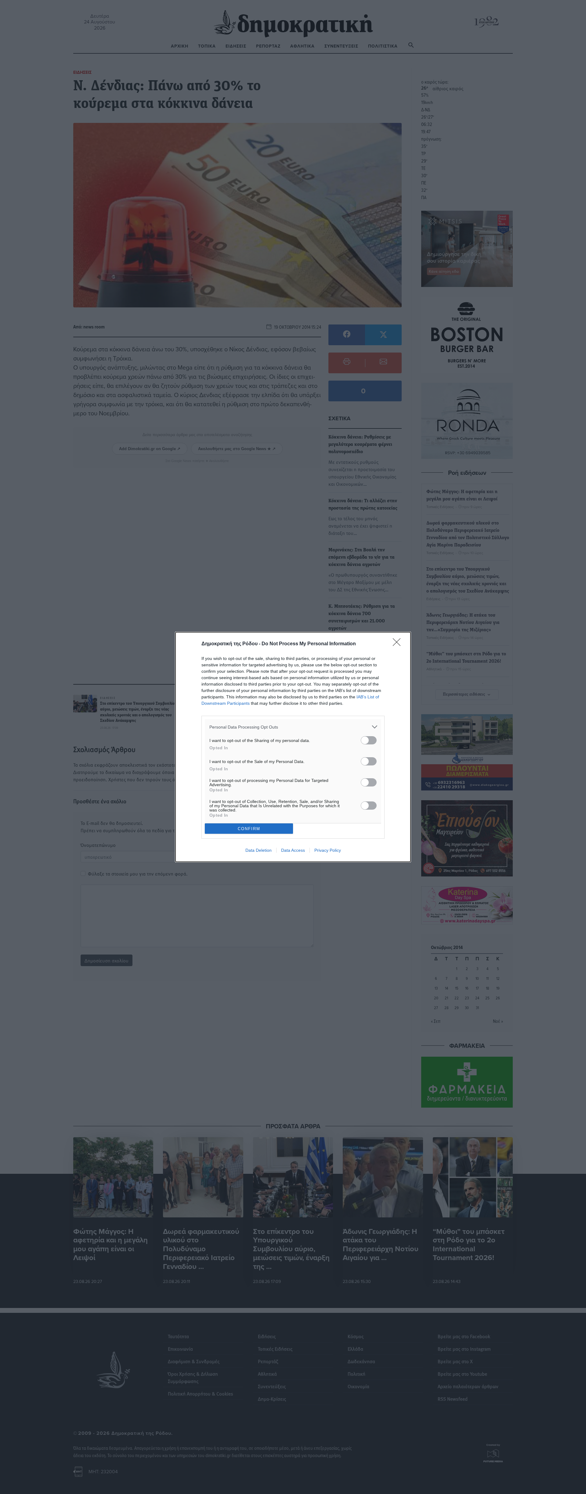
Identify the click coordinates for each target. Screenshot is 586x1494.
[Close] (398, 644)
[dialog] (293, 747)
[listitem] (293, 727)
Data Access (293, 850)
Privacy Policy (327, 850)
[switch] (369, 740)
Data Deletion (258, 850)
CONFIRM (249, 828)
